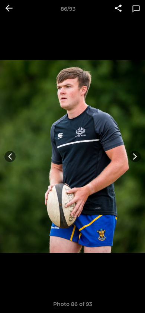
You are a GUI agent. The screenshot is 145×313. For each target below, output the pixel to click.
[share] (118, 9)
